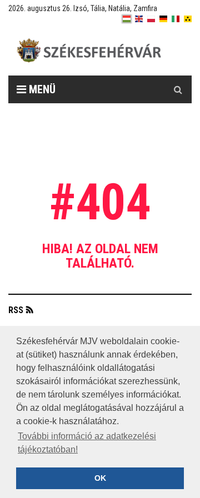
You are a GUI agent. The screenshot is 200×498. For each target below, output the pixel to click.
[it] (175, 19)
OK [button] (100, 478)
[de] (163, 19)
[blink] (188, 19)
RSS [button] (15, 310)
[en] (139, 19)
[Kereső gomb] (178, 89)
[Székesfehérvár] (108, 50)
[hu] (127, 19)
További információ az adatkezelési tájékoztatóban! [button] (87, 442)
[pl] (151, 19)
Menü (41, 89)
